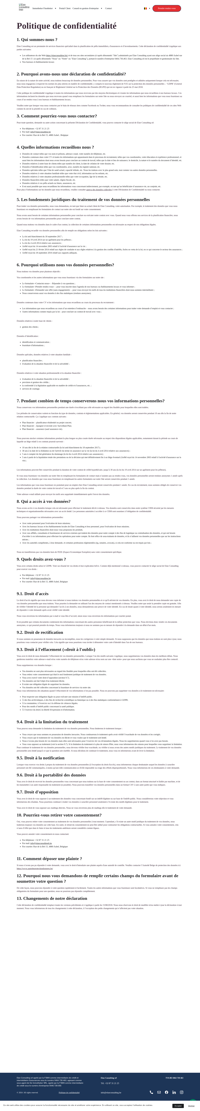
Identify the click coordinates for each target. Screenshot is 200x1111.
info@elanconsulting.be (40, 132)
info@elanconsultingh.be (41, 843)
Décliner (191, 1106)
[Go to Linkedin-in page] (174, 1092)
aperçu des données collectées (99, 190)
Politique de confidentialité (69, 1093)
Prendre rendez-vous (167, 8)
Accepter (178, 1106)
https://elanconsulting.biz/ (57, 55)
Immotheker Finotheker (43, 8)
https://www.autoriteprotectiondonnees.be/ (35, 868)
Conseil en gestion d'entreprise (86, 8)
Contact (108, 8)
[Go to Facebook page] (166, 1092)
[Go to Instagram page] (181, 1092)
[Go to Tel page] (151, 1092)
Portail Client (64, 8)
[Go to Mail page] (159, 1092)
